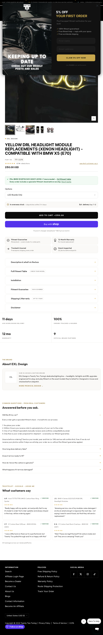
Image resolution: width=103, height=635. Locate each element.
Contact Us (10, 586)
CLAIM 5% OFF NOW (76, 58)
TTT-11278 (19, 160)
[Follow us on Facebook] (73, 574)
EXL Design (12, 139)
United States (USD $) (16, 615)
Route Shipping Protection (50, 586)
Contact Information (14, 601)
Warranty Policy (45, 581)
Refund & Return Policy (48, 576)
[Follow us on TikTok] (94, 574)
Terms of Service (60, 623)
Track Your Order (46, 591)
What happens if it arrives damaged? (17, 469)
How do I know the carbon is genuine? (18, 463)
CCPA (71, 623)
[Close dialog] (97, 6)
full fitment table (64, 179)
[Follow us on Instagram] (87, 574)
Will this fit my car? (10, 415)
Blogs (7, 596)
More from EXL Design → (31, 386)
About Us (9, 591)
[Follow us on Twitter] (80, 574)
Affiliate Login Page (14, 576)
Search (8, 571)
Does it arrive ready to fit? (13, 456)
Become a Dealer (13, 581)
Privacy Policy (44, 623)
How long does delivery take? (14, 449)
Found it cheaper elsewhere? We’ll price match (51, 231)
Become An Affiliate (14, 606)
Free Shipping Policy (47, 571)
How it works (66, 182)
